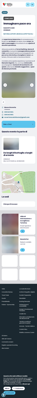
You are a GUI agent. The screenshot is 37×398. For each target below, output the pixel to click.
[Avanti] (32, 85)
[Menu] (32, 5)
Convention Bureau (7, 292)
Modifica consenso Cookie (26, 332)
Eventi (5, 12)
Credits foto (22, 314)
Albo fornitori (5, 348)
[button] (18, 182)
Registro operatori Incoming (10, 345)
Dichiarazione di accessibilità (23, 305)
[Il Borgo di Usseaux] (18, 204)
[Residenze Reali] (10, 274)
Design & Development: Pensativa (26, 309)
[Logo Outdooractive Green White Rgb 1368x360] (27, 274)
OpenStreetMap (26, 191)
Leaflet (19, 191)
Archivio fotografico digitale (27, 292)
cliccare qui (26, 384)
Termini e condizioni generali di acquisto (25, 322)
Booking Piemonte (24, 301)
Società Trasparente (25, 295)
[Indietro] (5, 85)
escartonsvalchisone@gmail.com (17, 117)
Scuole (4, 298)
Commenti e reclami (7, 342)
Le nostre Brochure (24, 289)
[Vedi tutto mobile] (22, 231)
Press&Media (6, 301)
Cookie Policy (23, 329)
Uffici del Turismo (6, 339)
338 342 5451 (8, 112)
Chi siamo (4, 335)
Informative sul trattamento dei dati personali (26, 317)
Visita (3, 289)
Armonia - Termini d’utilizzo (27, 326)
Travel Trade (5, 295)
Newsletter (22, 298)
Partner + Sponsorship (8, 304)
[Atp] (10, 261)
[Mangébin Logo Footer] (27, 261)
